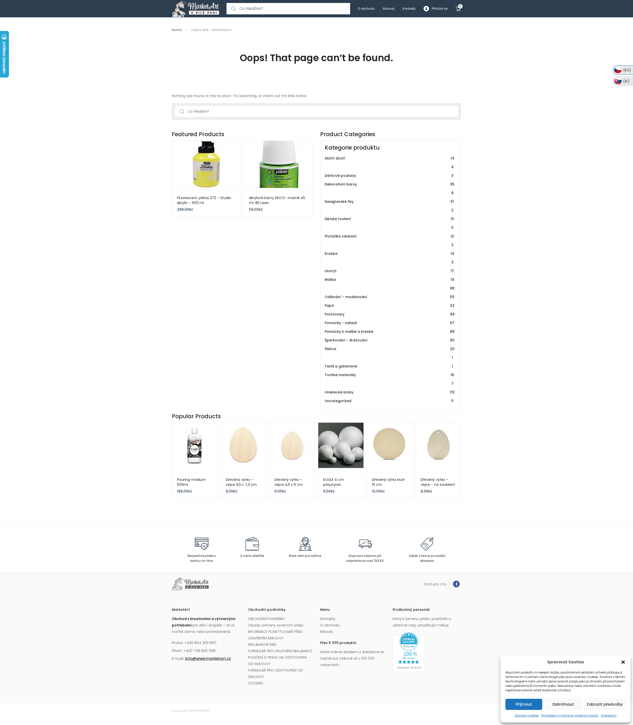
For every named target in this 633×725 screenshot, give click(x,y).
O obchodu (366, 8)
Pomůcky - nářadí (389, 322)
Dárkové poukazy (389, 175)
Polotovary (390, 314)
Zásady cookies (527, 715)
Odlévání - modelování (389, 296)
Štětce (389, 353)
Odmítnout (563, 704)
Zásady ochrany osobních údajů (275, 625)
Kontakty (409, 8)
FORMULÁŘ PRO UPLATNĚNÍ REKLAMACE (280, 650)
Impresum (608, 715)
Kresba (389, 258)
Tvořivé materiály (389, 379)
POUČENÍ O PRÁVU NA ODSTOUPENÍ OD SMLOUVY (277, 660)
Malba (389, 284)
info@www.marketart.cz (208, 658)
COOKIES (255, 683)
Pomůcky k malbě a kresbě (389, 331)
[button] (623, 662)
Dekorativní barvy (389, 188)
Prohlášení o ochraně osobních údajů (569, 715)
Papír (389, 305)
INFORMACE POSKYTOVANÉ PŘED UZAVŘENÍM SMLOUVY (275, 635)
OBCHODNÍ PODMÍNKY (266, 618)
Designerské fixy (389, 206)
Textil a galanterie (389, 366)
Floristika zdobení (389, 240)
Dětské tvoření (389, 223)
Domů (176, 29)
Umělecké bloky (390, 392)
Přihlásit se (440, 8)
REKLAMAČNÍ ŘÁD (262, 644)
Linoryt (389, 270)
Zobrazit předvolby (605, 704)
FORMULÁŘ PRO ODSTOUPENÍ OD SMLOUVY (275, 673)
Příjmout (524, 704)
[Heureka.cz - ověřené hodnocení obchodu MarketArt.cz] (409, 651)
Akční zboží (389, 162)
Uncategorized (389, 400)
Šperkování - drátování (389, 340)
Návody (389, 8)
